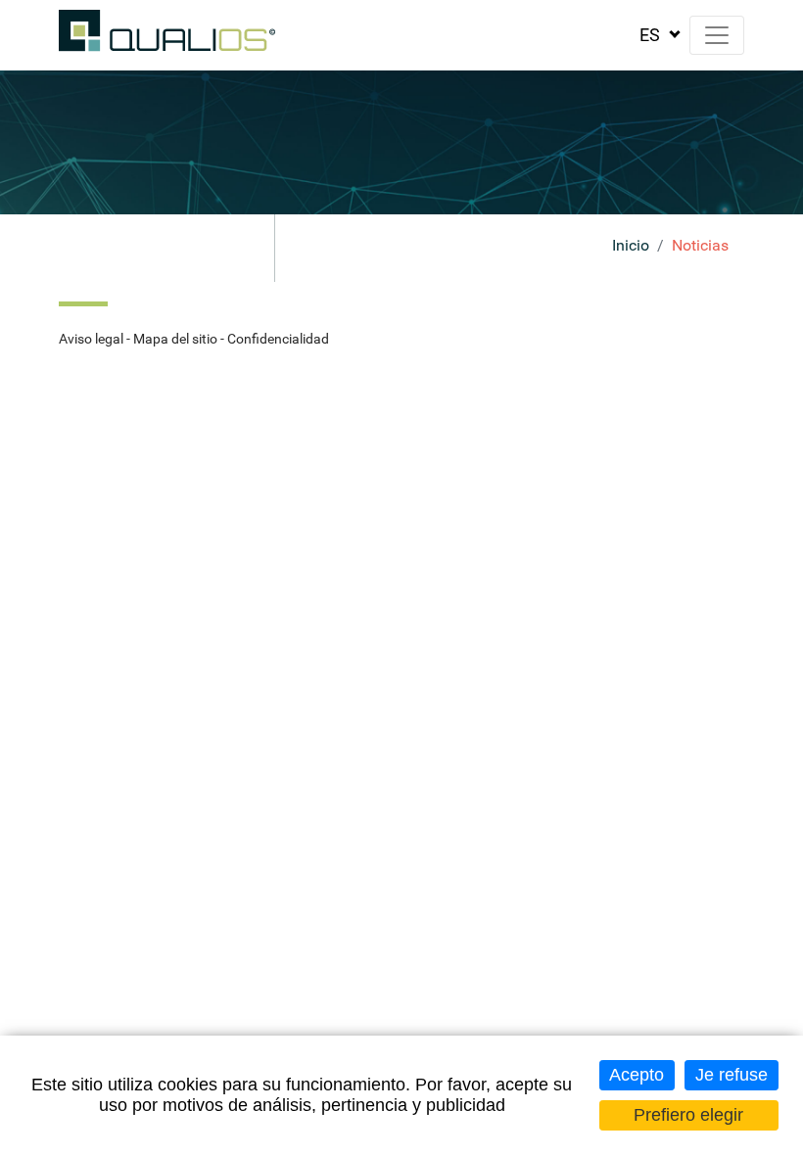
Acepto (636, 1075)
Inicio (630, 245)
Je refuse (731, 1075)
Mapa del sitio (175, 338)
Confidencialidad (278, 338)
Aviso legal (91, 338)
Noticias (700, 245)
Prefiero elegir (688, 1115)
